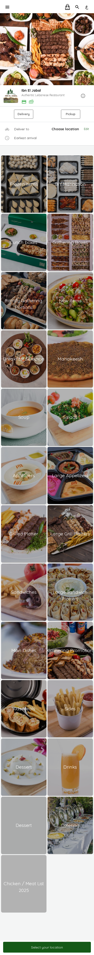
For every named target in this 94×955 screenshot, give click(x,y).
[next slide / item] (90, 49)
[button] (47, 96)
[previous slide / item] (3, 49)
